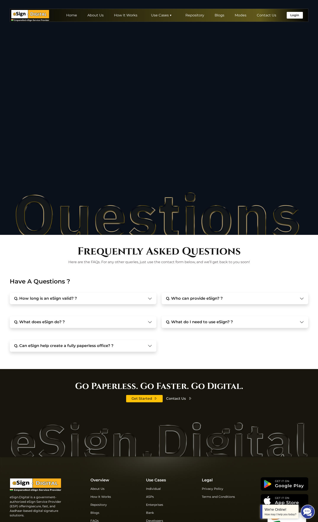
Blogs (219, 15)
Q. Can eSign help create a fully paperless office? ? (63, 345)
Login (294, 15)
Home (71, 15)
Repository (194, 15)
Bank (150, 513)
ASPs (150, 497)
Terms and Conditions (218, 497)
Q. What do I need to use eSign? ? (199, 322)
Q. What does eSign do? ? (39, 322)
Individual (153, 489)
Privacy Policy (212, 489)
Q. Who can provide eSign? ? (194, 298)
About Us (95, 15)
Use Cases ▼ (161, 15)
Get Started (142, 398)
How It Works (125, 15)
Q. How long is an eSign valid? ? (45, 298)
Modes (240, 15)
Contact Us (266, 15)
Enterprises (154, 505)
